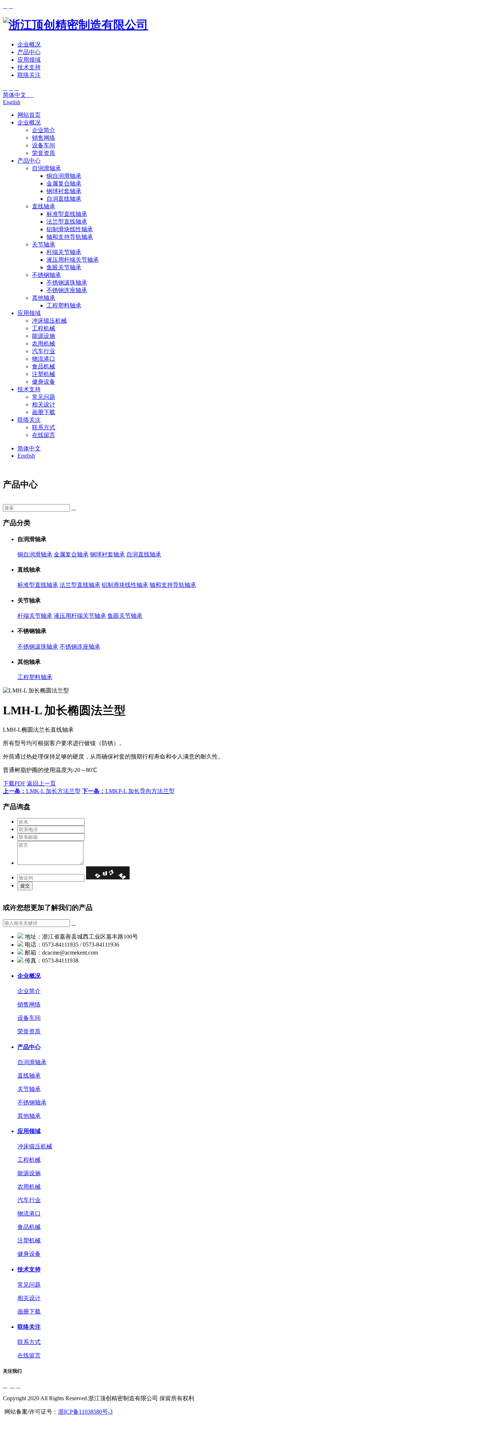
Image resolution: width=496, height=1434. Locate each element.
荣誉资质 (43, 153)
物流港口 (43, 359)
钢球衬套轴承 (63, 191)
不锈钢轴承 (46, 275)
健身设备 (43, 382)
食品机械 (43, 366)
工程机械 (43, 328)
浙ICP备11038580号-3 (85, 1412)
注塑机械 (43, 374)
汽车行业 (43, 351)
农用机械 (43, 343)
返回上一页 (41, 783)
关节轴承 (43, 244)
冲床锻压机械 (49, 321)
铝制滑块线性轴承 (69, 229)
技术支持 (29, 67)
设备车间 (43, 145)
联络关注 (29, 75)
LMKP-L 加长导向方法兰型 (128, 791)
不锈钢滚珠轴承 (66, 282)
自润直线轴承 (63, 199)
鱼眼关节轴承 (63, 267)
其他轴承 (43, 298)
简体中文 (18, 95)
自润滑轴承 (46, 168)
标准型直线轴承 (66, 214)
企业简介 (43, 130)
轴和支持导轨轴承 (69, 237)
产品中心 (29, 52)
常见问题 (43, 397)
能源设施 (43, 336)
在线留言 (43, 435)
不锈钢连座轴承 (66, 290)
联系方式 (43, 427)
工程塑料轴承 (63, 305)
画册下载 (43, 412)
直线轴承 (43, 206)
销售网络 (43, 138)
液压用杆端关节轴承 (72, 260)
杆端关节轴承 (63, 252)
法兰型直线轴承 (66, 221)
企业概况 (29, 44)
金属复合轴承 (63, 183)
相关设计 (43, 404)
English (11, 102)
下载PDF (14, 783)
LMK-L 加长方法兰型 (42, 791)
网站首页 (29, 115)
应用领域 (29, 60)
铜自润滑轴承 (63, 176)
